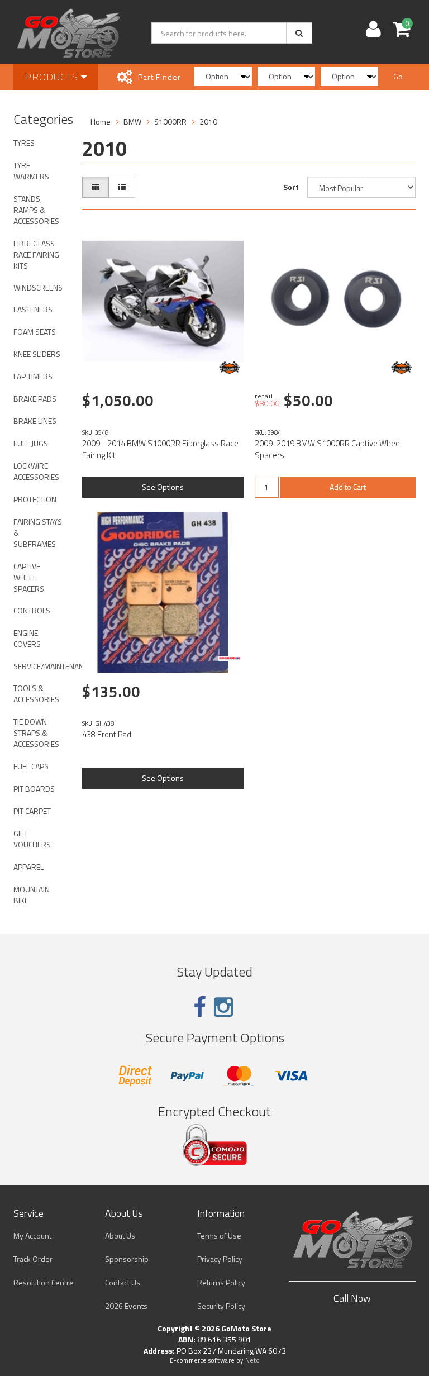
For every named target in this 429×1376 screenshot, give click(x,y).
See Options (163, 487)
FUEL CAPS (31, 766)
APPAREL (28, 867)
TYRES (24, 143)
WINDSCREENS (38, 287)
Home (100, 121)
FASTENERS (33, 309)
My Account (32, 1235)
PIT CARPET (32, 811)
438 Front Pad (106, 734)
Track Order (33, 1259)
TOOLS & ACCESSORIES (36, 693)
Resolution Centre (43, 1282)
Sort (291, 187)
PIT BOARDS (34, 788)
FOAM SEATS (34, 331)
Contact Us (122, 1282)
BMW (132, 121)
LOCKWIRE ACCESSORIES (36, 471)
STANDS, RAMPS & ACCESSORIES (36, 210)
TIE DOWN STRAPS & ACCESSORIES (36, 733)
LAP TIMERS (33, 376)
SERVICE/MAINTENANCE (42, 666)
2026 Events (126, 1306)
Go (398, 76)
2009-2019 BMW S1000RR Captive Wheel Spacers (328, 449)
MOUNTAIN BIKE (31, 894)
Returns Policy (221, 1282)
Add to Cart (348, 487)
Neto (252, 1360)
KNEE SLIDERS (36, 354)
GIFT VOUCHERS (32, 838)
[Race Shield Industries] (229, 367)
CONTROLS (31, 610)
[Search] (299, 33)
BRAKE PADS (34, 398)
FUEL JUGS (30, 443)
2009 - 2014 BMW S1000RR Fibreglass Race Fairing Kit (160, 449)
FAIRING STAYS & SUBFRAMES (37, 533)
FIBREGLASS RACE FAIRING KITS (36, 254)
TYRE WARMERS (31, 170)
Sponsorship (127, 1259)
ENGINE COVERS (27, 638)
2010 (208, 121)
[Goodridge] (229, 658)
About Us (120, 1235)
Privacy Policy (219, 1259)
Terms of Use (219, 1235)
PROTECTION (34, 499)
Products (53, 76)
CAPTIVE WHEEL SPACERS (28, 577)
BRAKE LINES (34, 421)
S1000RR (170, 121)
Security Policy (221, 1306)
